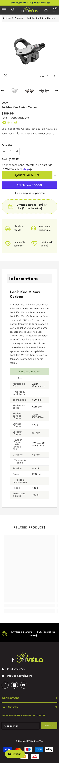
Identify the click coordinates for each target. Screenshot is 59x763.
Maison (7, 18)
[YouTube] (23, 685)
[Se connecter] (46, 9)
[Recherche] (13, 10)
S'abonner (49, 725)
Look (5, 102)
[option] (29, 51)
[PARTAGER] (54, 175)
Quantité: (7, 145)
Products (18, 18)
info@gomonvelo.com (19, 676)
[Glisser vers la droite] (53, 632)
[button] (48, 76)
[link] (29, 605)
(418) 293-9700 (16, 669)
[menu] (4, 10)
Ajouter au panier (27, 175)
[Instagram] (14, 685)
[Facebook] (5, 685)
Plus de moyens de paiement (29, 193)
